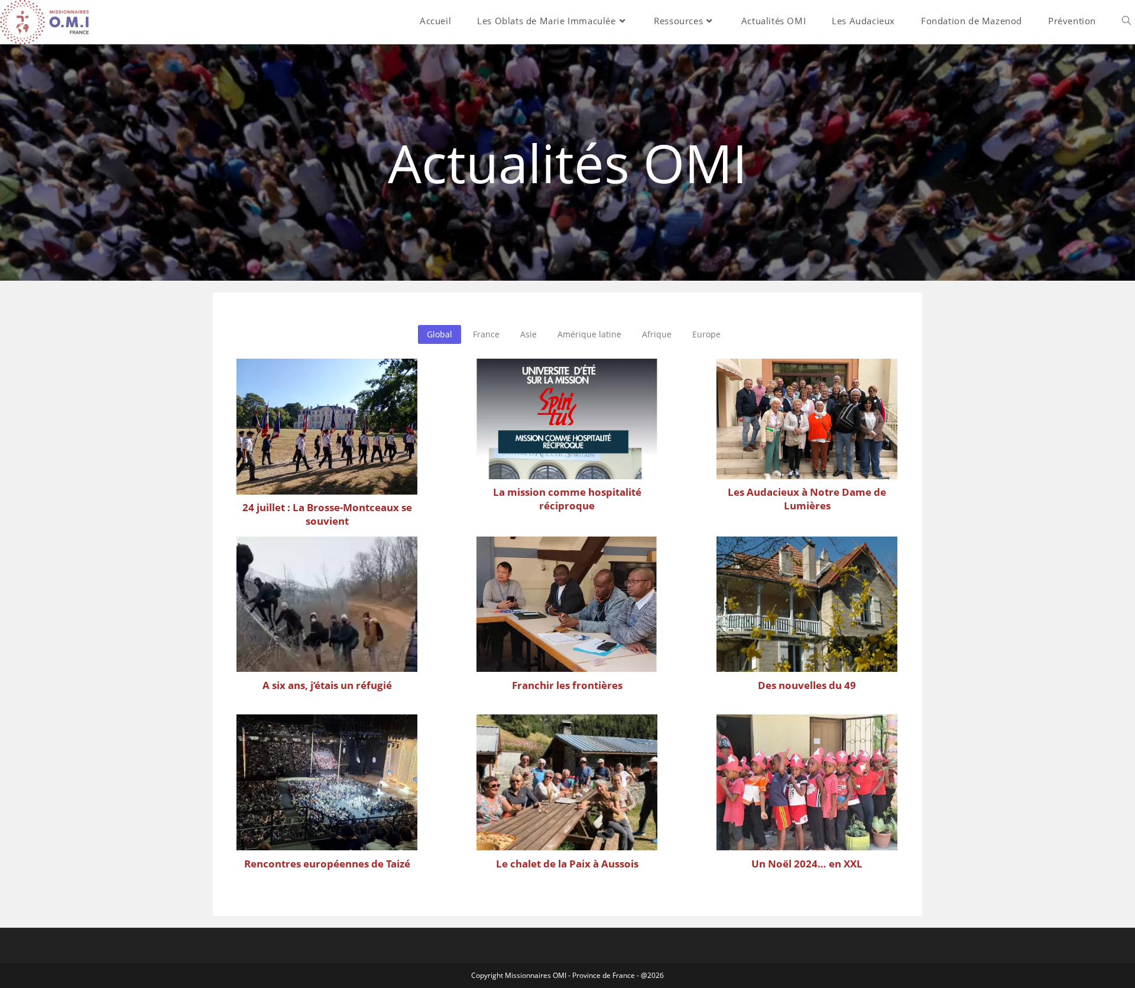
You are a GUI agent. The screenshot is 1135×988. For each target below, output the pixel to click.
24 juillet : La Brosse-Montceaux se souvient (327, 514)
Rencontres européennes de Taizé (327, 863)
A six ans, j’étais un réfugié (327, 685)
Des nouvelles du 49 (807, 685)
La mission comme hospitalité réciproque (567, 498)
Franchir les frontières (567, 685)
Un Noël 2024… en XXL (806, 863)
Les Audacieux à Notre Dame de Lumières (807, 498)
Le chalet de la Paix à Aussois (567, 863)
